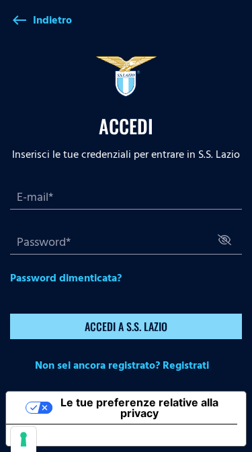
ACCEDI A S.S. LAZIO (126, 326)
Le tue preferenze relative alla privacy (139, 408)
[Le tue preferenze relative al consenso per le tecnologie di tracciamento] (23, 439)
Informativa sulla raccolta (83, 435)
